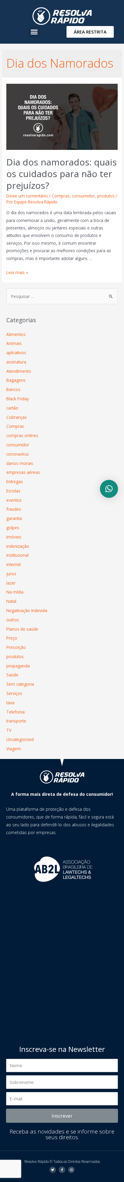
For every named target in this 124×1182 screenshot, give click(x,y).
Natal (11, 601)
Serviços (14, 693)
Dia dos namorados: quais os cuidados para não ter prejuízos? (61, 173)
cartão (12, 408)
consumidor (83, 196)
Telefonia (15, 712)
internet (13, 564)
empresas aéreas (23, 472)
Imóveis (13, 537)
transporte (16, 721)
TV (8, 730)
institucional (17, 555)
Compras (61, 196)
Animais (14, 343)
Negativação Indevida (26, 610)
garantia (14, 518)
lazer (11, 583)
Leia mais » (17, 272)
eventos (14, 500)
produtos (106, 196)
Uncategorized (20, 739)
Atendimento (18, 371)
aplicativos (16, 352)
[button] (34, 31)
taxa (10, 702)
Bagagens (16, 380)
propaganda (18, 666)
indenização (17, 546)
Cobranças (16, 417)
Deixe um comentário (27, 196)
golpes (12, 527)
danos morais (19, 463)
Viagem (13, 749)
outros (12, 620)
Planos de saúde (22, 629)
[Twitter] (52, 1169)
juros (11, 573)
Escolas (13, 491)
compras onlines (22, 435)
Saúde (12, 675)
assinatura (16, 362)
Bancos (13, 389)
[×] (109, 489)
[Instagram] (71, 1169)
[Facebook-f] (62, 1169)
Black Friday (17, 398)
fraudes (13, 509)
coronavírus (17, 454)
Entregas (14, 481)
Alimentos (16, 334)
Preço (11, 638)
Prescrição (16, 647)
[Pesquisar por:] (62, 296)
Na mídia (14, 592)
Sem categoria (20, 684)
